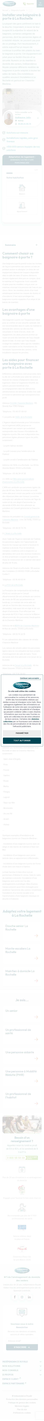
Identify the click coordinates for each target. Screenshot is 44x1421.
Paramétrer (22, 733)
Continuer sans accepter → (30, 678)
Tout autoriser (22, 741)
